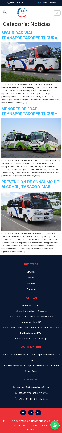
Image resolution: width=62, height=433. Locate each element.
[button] (54, 425)
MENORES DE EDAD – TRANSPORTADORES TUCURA (29, 111)
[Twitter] (31, 412)
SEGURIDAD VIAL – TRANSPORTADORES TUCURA (29, 35)
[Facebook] (23, 412)
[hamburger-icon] (57, 13)
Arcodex (31, 429)
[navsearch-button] (5, 13)
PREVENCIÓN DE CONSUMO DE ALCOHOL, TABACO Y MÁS (30, 184)
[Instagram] (38, 412)
